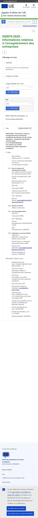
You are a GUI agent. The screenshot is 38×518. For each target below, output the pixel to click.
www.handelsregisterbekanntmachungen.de (22, 201)
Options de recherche (30, 26)
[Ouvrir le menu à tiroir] (4, 52)
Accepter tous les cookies (16, 508)
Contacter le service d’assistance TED (13, 478)
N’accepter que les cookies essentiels (20, 513)
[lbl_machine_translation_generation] (26, 116)
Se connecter (26, 7)
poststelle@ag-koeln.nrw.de (20, 289)
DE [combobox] (8, 87)
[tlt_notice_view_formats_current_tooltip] (30, 128)
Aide (3, 474)
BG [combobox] (8, 104)
